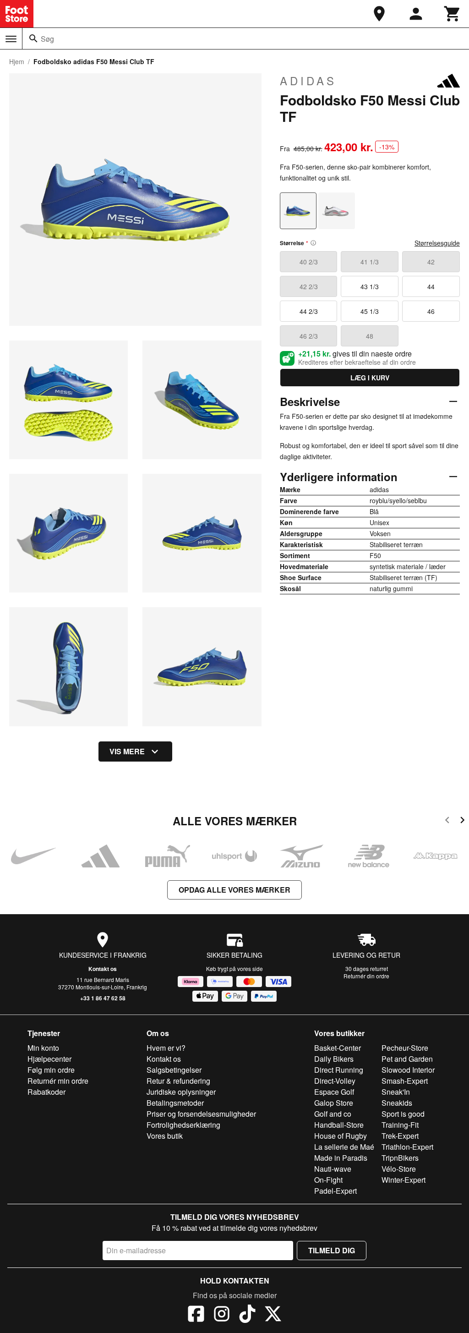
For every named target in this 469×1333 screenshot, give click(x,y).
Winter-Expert (403, 1179)
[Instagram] (222, 1315)
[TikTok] (247, 1315)
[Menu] (11, 39)
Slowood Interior (408, 1069)
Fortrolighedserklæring (183, 1124)
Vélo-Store (399, 1168)
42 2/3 (309, 286)
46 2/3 (309, 335)
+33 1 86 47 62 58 (102, 998)
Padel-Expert (335, 1190)
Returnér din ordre (366, 976)
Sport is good (403, 1113)
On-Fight (328, 1179)
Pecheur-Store (405, 1047)
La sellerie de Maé (344, 1146)
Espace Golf (334, 1091)
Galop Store (333, 1102)
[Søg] (33, 38)
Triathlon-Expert (407, 1146)
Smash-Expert (405, 1080)
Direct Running (338, 1069)
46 (431, 311)
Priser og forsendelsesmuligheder (201, 1113)
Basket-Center (337, 1047)
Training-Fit (400, 1124)
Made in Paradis (340, 1157)
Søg (47, 38)
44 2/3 (309, 311)
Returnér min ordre (57, 1080)
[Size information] (313, 243)
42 (431, 261)
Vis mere (127, 751)
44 (431, 286)
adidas (308, 80)
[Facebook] (196, 1315)
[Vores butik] (379, 14)
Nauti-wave (332, 1168)
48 (369, 335)
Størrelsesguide (437, 242)
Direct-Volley (334, 1080)
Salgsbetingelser (174, 1069)
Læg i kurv (369, 377)
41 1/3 (369, 261)
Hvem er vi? (166, 1047)
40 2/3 (309, 261)
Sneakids (397, 1102)
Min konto (43, 1047)
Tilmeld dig (331, 1250)
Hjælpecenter (49, 1058)
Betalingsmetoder (175, 1102)
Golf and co (332, 1113)
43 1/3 (369, 286)
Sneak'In (396, 1091)
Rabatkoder (46, 1091)
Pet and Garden (407, 1058)
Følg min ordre (51, 1069)
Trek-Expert (400, 1135)
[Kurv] (452, 14)
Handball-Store (339, 1124)
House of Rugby (340, 1135)
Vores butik (165, 1135)
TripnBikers (400, 1157)
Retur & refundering (178, 1080)
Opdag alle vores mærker (234, 889)
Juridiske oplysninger (181, 1091)
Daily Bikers (334, 1058)
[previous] (447, 821)
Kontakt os (102, 968)
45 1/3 (369, 311)
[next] (462, 821)
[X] (273, 1315)
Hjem (16, 61)
